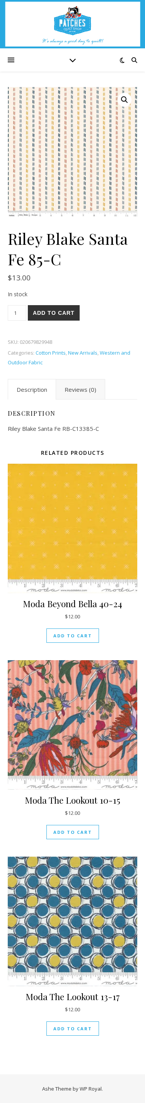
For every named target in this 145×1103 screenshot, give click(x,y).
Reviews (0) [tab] (80, 389)
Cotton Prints (51, 352)
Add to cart (54, 313)
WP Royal (91, 1088)
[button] (124, 100)
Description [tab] (32, 389)
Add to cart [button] (72, 636)
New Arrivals (82, 352)
